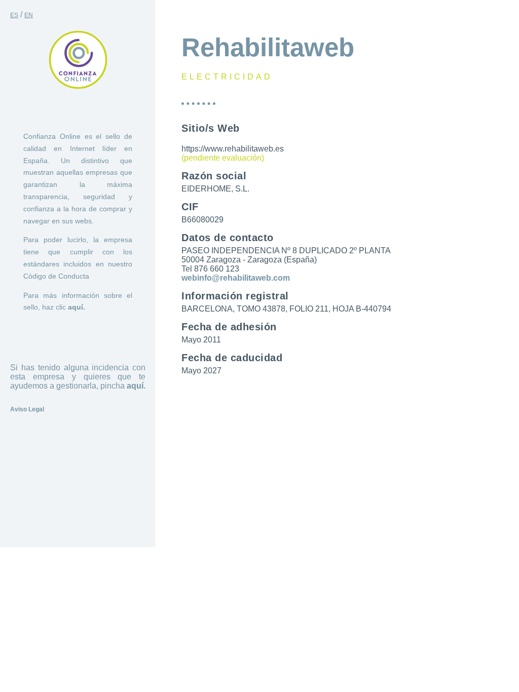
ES (14, 15)
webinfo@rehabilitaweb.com (235, 278)
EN (28, 15)
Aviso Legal (27, 409)
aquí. (76, 307)
